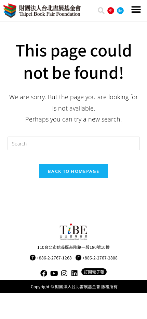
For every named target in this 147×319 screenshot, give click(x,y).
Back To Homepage (73, 171)
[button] (136, 9)
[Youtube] (54, 273)
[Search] (101, 10)
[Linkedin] (74, 273)
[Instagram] (64, 273)
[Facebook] (43, 273)
